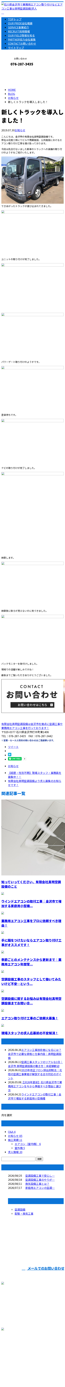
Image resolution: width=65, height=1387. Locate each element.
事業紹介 (18, 27)
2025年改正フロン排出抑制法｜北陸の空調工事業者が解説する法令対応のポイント (35, 1074)
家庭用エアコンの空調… (40, 1188)
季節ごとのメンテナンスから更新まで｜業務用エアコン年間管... (31, 961)
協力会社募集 (22, 39)
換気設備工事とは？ (37, 1184)
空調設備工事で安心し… (40, 1176)
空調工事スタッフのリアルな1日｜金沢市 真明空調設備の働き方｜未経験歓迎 (35, 1064)
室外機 (20, 1148)
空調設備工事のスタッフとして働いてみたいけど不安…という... (31, 981)
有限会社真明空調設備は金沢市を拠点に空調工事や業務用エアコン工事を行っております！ (32, 726)
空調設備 (20, 1209)
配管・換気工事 (24, 1213)
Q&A (12, 1132)
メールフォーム (13, 71)
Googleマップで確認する (17, 1351)
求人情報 (15, 1152)
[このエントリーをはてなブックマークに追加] (9, 755)
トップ (15, 19)
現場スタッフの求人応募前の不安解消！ (29, 1033)
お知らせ (20, 130)
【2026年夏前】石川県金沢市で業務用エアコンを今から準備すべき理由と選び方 (35, 1086)
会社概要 (20, 23)
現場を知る (21, 35)
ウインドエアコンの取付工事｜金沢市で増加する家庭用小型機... (31, 903)
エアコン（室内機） (28, 1144)
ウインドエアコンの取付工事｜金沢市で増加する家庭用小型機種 (34, 1096)
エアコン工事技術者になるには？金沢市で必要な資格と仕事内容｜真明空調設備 (34, 1054)
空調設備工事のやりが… (40, 1180)
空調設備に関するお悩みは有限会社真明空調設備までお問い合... (31, 1000)
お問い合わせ (22, 43)
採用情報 (19, 31)
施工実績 (15, 1140)
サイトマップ (16, 48)
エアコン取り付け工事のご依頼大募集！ (29, 1018)
